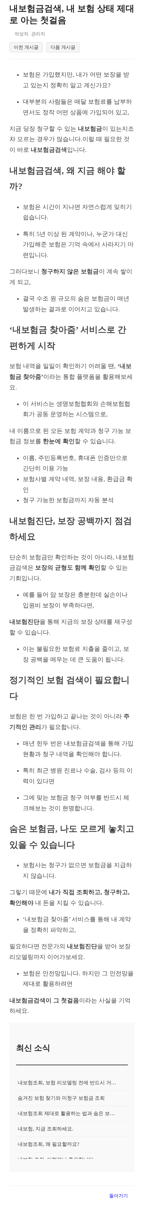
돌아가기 (118, 1195)
